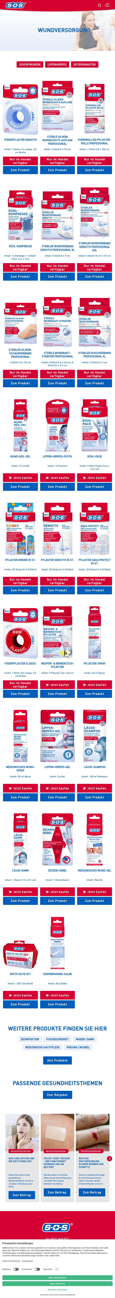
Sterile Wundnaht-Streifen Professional (57, 354)
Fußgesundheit (57, 1039)
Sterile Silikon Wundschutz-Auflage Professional (57, 140)
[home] (16, 5)
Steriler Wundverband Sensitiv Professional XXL (95, 246)
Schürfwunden (30, 64)
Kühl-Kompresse (20, 246)
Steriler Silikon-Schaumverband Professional (20, 353)
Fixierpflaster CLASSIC (20, 663)
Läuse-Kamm (20, 870)
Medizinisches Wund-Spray (20, 768)
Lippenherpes (57, 64)
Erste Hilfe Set (20, 974)
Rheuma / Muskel (78, 1047)
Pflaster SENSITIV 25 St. (57, 560)
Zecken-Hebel (57, 870)
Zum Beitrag (22, 1195)
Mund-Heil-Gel (20, 456)
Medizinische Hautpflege (42, 1047)
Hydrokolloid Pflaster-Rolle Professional (94, 141)
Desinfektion (30, 1039)
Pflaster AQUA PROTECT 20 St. (95, 561)
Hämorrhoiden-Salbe (57, 974)
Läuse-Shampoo (94, 767)
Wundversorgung (21, 1151)
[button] (106, 5)
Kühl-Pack (94, 456)
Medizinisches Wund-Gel (94, 870)
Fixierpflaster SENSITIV (20, 139)
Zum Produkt (20, 170)
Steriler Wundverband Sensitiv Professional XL (57, 247)
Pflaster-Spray (95, 663)
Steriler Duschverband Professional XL (94, 354)
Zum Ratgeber (57, 1095)
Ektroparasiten (85, 64)
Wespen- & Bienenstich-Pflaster (57, 665)
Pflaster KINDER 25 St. (20, 560)
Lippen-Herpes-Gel (57, 767)
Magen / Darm (85, 1039)
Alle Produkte (57, 1060)
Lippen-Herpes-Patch (57, 456)
